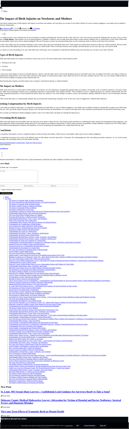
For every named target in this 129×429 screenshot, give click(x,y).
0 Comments (36, 28)
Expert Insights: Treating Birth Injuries (21, 251)
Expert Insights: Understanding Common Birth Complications (28, 346)
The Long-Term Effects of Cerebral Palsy (22, 362)
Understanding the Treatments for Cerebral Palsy (24, 248)
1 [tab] (4, 34)
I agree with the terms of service (11, 189)
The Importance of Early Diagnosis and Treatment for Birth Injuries (30, 291)
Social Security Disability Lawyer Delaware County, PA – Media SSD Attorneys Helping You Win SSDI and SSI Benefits (48, 302)
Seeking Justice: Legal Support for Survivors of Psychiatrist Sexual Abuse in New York (36, 255)
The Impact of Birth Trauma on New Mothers (23, 308)
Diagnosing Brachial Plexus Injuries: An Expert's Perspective (28, 284)
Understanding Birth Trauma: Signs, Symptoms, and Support (28, 357)
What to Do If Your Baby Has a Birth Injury (23, 220)
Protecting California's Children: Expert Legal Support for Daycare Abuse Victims (35, 304)
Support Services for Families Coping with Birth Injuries (27, 244)
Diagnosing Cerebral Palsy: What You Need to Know (26, 381)
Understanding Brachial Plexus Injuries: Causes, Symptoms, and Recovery (32, 239)
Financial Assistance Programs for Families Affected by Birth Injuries (31, 282)
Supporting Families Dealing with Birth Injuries (24, 229)
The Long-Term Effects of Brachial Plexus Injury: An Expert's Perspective (32, 202)
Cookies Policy (68, 425)
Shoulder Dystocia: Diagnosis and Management (24, 279)
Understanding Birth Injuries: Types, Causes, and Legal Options (29, 333)
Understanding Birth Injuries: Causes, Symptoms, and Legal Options (31, 370)
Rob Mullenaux (6, 28)
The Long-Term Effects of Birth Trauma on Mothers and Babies (29, 293)
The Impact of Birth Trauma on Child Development (25, 373)
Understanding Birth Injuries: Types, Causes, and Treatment (28, 219)
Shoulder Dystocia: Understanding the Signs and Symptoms (28, 228)
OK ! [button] (77, 425)
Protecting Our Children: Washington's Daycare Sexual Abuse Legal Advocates (34, 273)
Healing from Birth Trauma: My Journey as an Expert (26, 339)
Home (5, 11)
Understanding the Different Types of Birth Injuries (25, 301)
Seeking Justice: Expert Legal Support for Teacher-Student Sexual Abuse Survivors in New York (39, 366)
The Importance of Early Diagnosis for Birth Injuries (25, 277)
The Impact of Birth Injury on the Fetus (21, 209)
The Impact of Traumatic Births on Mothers (22, 208)
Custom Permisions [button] (89, 425)
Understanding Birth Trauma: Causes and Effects (24, 321)
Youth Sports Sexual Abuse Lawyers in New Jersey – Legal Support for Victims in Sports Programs (40, 341)
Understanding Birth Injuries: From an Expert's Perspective (27, 213)
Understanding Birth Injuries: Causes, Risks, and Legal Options (29, 313)
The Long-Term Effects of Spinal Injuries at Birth (24, 253)
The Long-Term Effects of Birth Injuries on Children (25, 215)
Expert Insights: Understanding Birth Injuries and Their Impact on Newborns (33, 322)
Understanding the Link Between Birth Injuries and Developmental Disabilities (34, 306)
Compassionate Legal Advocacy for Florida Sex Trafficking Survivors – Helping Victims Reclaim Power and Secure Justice (48, 324)
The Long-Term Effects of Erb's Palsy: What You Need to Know (29, 259)
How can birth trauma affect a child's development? (25, 348)
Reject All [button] (103, 425)
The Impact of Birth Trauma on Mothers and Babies (25, 206)
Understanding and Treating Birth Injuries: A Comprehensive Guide (30, 337)
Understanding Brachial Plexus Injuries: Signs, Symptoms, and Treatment (32, 311)
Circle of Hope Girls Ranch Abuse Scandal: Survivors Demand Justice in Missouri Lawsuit (38, 275)
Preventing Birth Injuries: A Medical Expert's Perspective (27, 217)
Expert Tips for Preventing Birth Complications (24, 290)
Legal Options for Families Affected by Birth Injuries (26, 226)
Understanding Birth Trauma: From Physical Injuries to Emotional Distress (32, 222)
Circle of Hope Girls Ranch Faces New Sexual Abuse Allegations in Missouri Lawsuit (36, 361)
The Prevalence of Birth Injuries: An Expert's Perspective (27, 295)
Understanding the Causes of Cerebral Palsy (23, 231)
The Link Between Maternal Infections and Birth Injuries (27, 375)
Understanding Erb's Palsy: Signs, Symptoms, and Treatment (28, 342)
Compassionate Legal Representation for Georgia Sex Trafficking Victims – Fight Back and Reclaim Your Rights (45, 242)
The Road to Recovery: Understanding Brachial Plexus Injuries (29, 246)
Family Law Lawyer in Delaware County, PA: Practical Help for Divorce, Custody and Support (39, 368)
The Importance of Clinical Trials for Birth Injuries (25, 288)
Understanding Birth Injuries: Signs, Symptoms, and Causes (28, 266)
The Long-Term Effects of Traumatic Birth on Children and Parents (30, 359)
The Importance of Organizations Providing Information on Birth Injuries (32, 270)
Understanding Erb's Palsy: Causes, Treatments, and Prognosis (29, 233)
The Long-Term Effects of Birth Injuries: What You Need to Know (30, 344)
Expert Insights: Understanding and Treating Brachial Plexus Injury (30, 317)
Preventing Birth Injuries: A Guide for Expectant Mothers (27, 372)
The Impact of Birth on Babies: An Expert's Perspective (26, 271)
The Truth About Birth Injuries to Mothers (22, 299)
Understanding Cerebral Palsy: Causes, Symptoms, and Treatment (30, 352)
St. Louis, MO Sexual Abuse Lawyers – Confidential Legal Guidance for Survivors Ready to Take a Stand (43, 286)
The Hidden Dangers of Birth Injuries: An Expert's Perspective (29, 364)
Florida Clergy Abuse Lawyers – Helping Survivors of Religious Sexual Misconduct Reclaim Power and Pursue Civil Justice (48, 335)
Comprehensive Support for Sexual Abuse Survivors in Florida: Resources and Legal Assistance (39, 211)
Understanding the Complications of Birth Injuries (25, 224)
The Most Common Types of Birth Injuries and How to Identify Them (31, 331)
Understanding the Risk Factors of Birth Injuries (24, 235)
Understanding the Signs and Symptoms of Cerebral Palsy (27, 240)
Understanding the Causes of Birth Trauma (22, 262)
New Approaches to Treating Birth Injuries (22, 353)
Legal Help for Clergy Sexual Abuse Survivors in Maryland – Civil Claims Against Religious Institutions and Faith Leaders (48, 315)
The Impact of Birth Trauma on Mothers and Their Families (28, 377)
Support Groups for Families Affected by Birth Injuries (26, 350)
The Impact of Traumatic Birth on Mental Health (24, 204)
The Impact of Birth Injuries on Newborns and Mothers (26, 382)
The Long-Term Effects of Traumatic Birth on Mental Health (28, 250)
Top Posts (8, 199)
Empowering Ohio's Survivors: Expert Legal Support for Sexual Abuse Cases (33, 310)
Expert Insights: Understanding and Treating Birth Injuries (27, 328)
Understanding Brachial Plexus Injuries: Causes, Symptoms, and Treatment (33, 237)
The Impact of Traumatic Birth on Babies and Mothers (26, 200)
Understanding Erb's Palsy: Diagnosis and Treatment (25, 326)
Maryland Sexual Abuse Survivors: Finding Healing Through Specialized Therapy (35, 268)
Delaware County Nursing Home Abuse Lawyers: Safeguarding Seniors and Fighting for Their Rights (41, 264)
